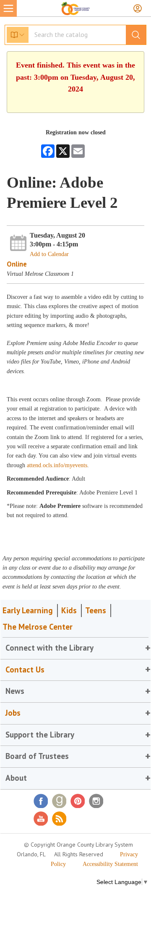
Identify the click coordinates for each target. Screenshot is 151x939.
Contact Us (24, 669)
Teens (95, 610)
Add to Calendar (49, 254)
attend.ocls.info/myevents (57, 465)
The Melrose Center (38, 627)
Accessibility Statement (110, 864)
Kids (69, 610)
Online (17, 264)
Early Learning (28, 610)
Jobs (13, 713)
